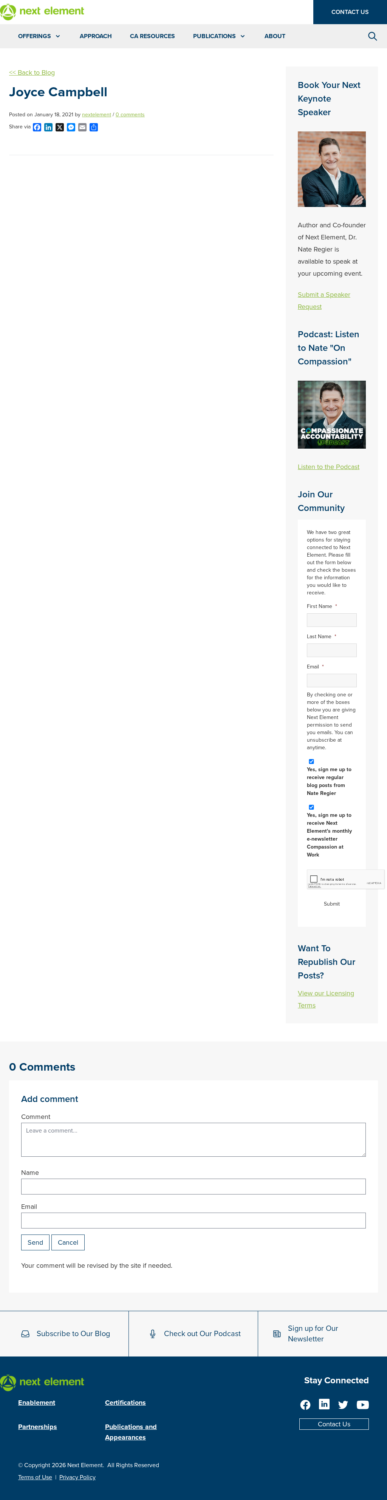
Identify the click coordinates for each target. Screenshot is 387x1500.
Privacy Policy (77, 1477)
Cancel (68, 1242)
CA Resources (152, 36)
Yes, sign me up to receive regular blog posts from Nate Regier (329, 781)
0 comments (130, 114)
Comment (35, 1117)
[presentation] (346, 880)
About (275, 36)
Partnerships (37, 1427)
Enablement (36, 1402)
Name (30, 1172)
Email (29, 1206)
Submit (332, 904)
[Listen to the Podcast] (332, 415)
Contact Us (350, 12)
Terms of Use (35, 1477)
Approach (96, 36)
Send (35, 1242)
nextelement (96, 114)
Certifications (125, 1402)
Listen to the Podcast (328, 467)
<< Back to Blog (32, 72)
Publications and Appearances (131, 1432)
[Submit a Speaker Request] (332, 169)
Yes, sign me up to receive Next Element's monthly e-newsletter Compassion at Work (329, 835)
